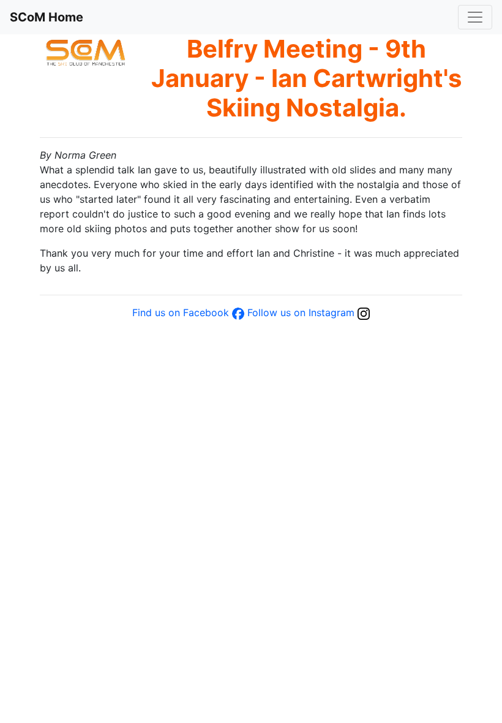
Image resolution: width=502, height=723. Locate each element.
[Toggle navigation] (475, 17)
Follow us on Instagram (300, 312)
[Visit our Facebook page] (238, 312)
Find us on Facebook (180, 312)
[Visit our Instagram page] (364, 312)
